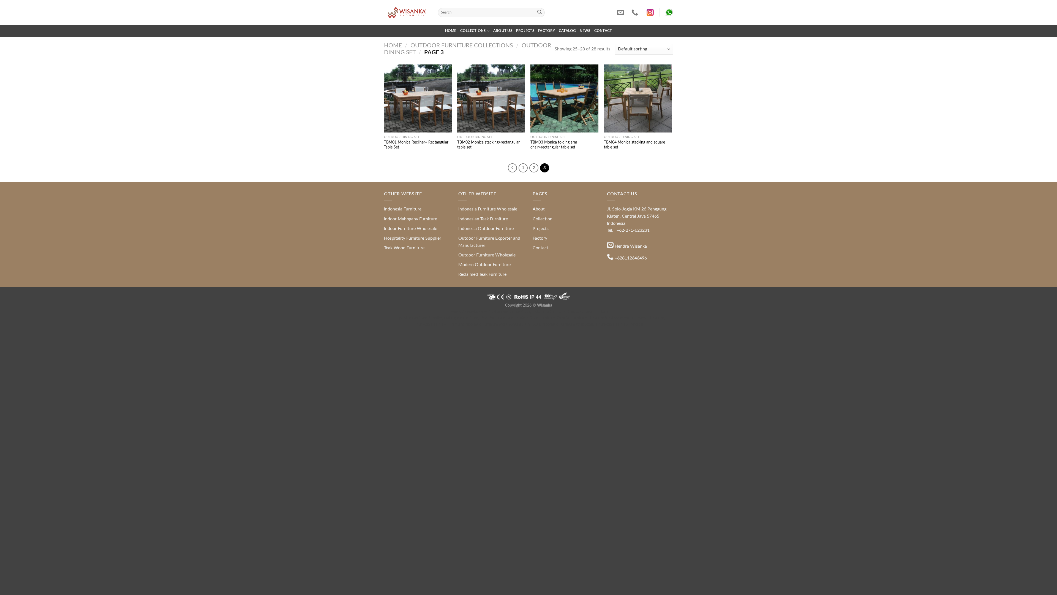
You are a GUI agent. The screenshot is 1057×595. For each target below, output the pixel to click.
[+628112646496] (635, 12)
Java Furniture (596, 312)
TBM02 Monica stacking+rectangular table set (488, 145)
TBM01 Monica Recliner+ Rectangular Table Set (416, 145)
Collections (473, 31)
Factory (546, 31)
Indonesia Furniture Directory (557, 312)
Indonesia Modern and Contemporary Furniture (489, 312)
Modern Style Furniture (535, 318)
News (585, 31)
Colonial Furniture (572, 318)
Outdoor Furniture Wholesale (487, 255)
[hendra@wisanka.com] (621, 12)
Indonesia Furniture (402, 209)
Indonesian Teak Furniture (483, 219)
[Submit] (539, 12)
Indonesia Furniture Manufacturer (493, 324)
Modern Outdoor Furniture (484, 265)
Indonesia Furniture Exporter (619, 324)
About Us (502, 31)
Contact (603, 31)
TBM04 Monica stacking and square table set (634, 145)
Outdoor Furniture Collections (461, 45)
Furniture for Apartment (609, 318)
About (539, 209)
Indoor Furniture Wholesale (410, 228)
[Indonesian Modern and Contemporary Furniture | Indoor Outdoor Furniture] (407, 12)
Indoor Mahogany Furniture (410, 219)
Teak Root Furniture (496, 318)
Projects (525, 31)
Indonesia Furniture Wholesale (487, 209)
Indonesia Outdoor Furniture (486, 228)
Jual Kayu (532, 324)
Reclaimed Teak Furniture (482, 274)
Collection (542, 219)
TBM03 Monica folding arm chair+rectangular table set (553, 145)
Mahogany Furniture (461, 318)
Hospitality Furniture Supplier (412, 238)
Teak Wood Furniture (404, 248)
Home (450, 31)
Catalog (567, 31)
